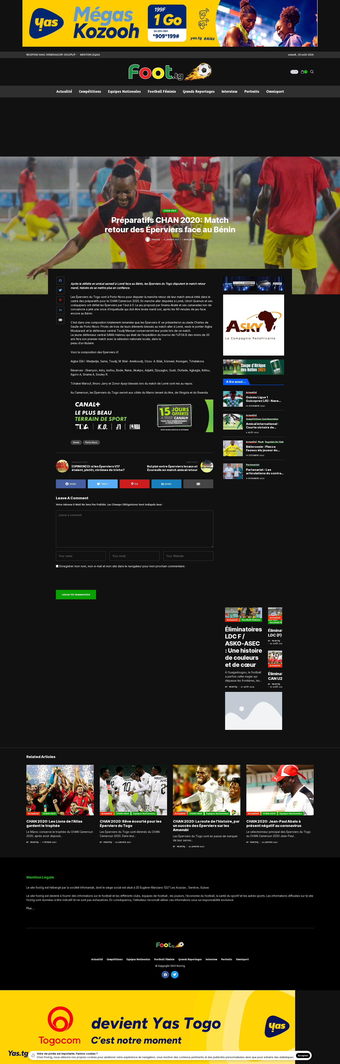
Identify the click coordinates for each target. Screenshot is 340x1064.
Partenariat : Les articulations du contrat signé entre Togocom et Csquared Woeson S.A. (264, 471)
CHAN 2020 (170, 210)
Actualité (232, 619)
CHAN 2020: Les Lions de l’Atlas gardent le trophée (54, 823)
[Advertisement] (170, 127)
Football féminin (251, 619)
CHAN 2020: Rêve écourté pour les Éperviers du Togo (131, 823)
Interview (211, 959)
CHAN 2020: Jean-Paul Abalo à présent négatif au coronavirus (273, 823)
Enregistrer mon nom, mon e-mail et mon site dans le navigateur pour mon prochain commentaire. (122, 566)
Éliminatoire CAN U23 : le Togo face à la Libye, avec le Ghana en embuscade (279, 676)
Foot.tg (156, 239)
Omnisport (242, 959)
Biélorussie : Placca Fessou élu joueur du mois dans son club (261, 448)
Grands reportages (190, 959)
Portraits (226, 959)
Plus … (30, 908)
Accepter (303, 1055)
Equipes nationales (144, 813)
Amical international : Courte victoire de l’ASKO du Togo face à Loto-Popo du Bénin (262, 425)
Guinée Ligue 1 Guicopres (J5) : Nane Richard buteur (262, 399)
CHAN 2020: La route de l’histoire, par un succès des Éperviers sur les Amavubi (206, 825)
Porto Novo (91, 442)
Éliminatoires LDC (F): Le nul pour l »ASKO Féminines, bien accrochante (280, 633)
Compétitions (115, 959)
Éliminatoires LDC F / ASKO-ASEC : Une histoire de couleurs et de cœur (243, 647)
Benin (76, 442)
